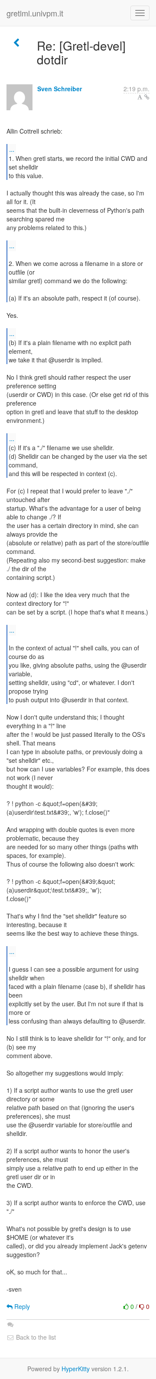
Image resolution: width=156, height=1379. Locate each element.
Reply (21, 1306)
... (11, 149)
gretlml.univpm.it (34, 13)
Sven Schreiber (59, 88)
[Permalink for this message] (147, 97)
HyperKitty (76, 1368)
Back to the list (35, 1337)
